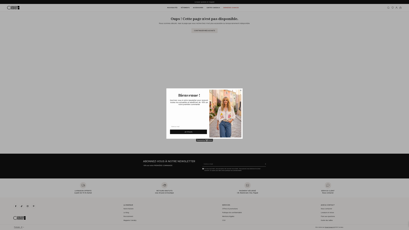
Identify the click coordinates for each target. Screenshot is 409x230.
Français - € (18, 227)
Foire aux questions (328, 216)
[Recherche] (388, 8)
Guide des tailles (327, 220)
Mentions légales (228, 216)
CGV (223, 220)
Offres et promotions (230, 209)
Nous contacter (326, 209)
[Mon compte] (396, 8)
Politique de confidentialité (232, 212)
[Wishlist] (392, 8)
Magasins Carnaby (129, 220)
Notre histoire (128, 209)
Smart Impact (329, 227)
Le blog (126, 212)
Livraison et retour (327, 212)
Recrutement (128, 216)
